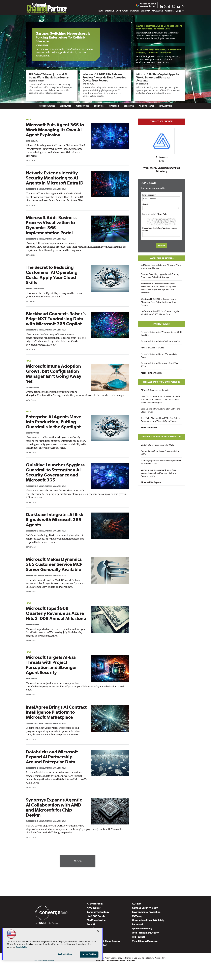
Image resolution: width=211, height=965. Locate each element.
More (178, 11)
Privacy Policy (162, 214)
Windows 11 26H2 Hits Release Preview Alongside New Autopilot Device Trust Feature (104, 77)
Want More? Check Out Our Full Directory (161, 170)
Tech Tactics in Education (145, 933)
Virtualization (165, 106)
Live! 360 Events (96, 916)
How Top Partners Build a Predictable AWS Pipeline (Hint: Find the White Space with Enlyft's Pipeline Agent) (160, 400)
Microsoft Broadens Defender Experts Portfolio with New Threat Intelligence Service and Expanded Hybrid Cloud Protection (158, 288)
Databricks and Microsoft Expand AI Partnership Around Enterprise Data (52, 757)
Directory (145, 11)
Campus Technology (98, 912)
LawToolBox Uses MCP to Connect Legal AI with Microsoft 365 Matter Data (160, 313)
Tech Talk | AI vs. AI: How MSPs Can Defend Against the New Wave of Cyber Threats (160, 419)
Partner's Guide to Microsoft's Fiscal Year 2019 (159, 365)
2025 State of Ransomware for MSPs (157, 445)
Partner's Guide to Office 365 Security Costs (161, 342)
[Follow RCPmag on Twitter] (165, 7)
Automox (162, 157)
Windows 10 (65, 106)
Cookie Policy (116, 958)
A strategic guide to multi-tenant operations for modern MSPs (161, 462)
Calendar (109, 11)
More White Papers (151, 482)
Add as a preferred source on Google (148, 5)
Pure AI (91, 924)
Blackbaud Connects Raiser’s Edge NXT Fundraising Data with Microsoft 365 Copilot (56, 319)
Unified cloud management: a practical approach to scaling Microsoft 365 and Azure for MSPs (158, 473)
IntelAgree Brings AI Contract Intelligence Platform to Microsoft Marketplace (56, 712)
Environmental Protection (146, 912)
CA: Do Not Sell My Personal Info (152, 958)
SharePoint (114, 106)
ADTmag (137, 904)
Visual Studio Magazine (145, 941)
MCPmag (137, 916)
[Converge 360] (51, 913)
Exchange (98, 106)
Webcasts (134, 11)
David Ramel (43, 45)
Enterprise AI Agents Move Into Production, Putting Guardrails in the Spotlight (53, 422)
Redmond (137, 924)
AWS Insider (93, 908)
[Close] (98, 931)
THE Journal (138, 937)
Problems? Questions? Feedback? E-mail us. (116, 961)
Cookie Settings (65, 954)
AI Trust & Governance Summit (155, 390)
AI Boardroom (95, 904)
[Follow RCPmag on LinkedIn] (161, 7)
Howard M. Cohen (36, 289)
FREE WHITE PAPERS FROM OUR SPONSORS (162, 437)
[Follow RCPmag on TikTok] (169, 7)
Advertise (169, 11)
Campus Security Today (145, 908)
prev (144, 140)
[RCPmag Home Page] (46, 9)
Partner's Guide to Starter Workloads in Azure (159, 355)
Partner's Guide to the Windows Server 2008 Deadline (161, 333)
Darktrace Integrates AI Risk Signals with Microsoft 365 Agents (54, 520)
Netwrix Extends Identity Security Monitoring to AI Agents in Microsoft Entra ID (55, 178)
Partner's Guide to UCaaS (152, 348)
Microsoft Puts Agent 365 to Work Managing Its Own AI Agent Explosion (55, 130)
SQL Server (129, 106)
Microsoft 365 (82, 106)
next (179, 140)
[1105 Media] (47, 923)
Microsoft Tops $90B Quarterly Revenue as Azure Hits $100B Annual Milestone (56, 613)
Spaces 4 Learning (142, 928)
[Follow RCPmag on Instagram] (173, 7)
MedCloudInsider (97, 920)
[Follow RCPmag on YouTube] (178, 7)
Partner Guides (161, 324)
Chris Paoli (89, 84)
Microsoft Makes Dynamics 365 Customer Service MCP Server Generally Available (54, 564)
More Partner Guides (151, 373)
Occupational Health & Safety (148, 920)
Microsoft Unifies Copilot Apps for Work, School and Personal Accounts (157, 77)
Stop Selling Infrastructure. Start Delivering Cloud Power (160, 410)
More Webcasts (149, 428)
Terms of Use (131, 958)
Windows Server (146, 106)
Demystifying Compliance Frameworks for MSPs (160, 452)
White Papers (122, 11)
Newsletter (157, 11)
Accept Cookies (89, 954)
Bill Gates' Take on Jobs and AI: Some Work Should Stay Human (161, 266)
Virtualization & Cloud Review (103, 941)
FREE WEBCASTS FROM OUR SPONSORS (161, 382)
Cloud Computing (47, 106)
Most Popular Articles (162, 258)
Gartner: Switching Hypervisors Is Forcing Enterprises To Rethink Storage (63, 37)
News (100, 11)
